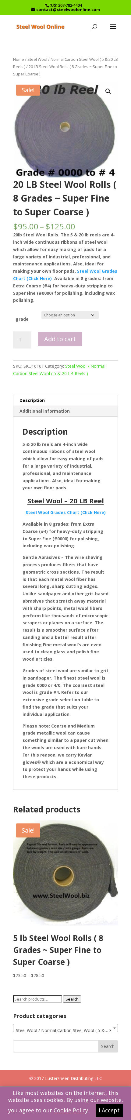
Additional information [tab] (44, 411)
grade (22, 319)
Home (18, 59)
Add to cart (60, 339)
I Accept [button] (109, 1110)
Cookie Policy (71, 1110)
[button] (108, 91)
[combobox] (65, 1028)
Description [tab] (32, 400)
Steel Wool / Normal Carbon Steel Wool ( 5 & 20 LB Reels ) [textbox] (67, 1030)
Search (72, 999)
